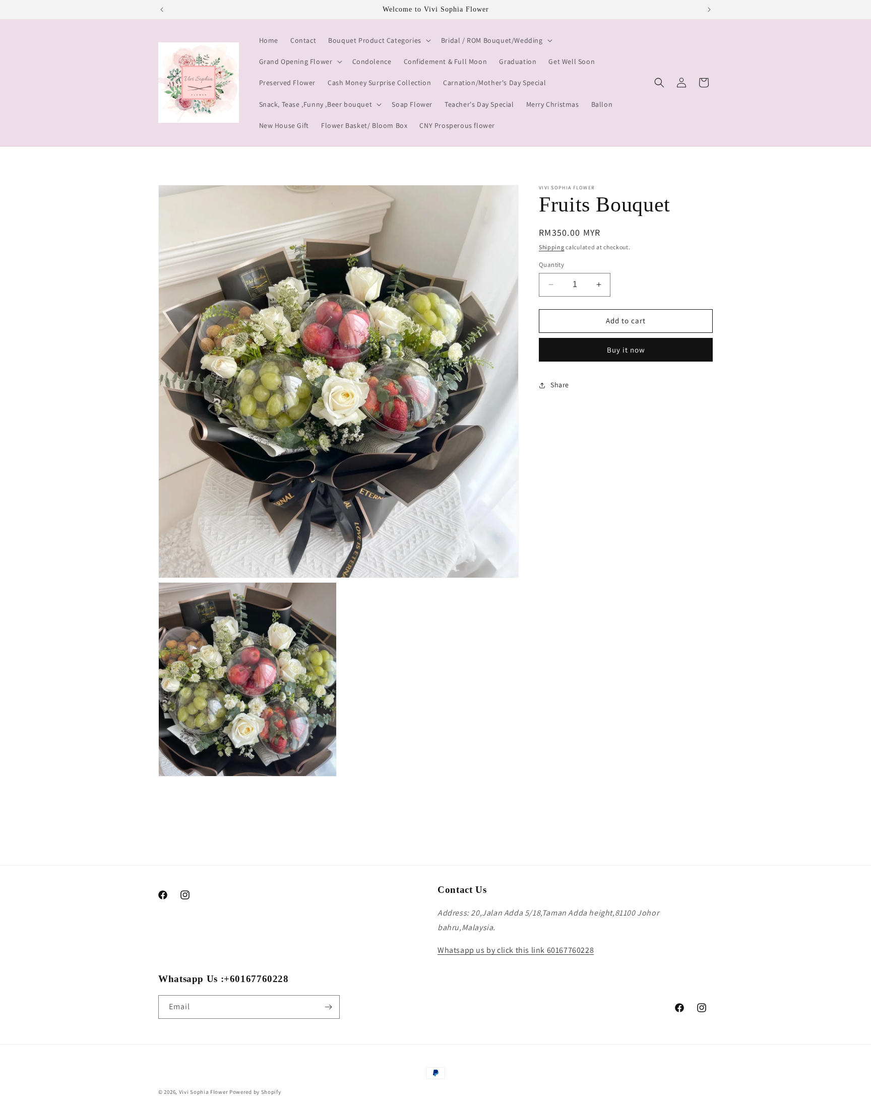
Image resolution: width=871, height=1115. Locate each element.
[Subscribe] (328, 1007)
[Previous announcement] (162, 9)
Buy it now (626, 350)
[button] (378, 40)
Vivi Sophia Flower (203, 1091)
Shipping (552, 247)
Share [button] (559, 384)
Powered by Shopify (255, 1091)
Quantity (551, 264)
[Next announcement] (709, 9)
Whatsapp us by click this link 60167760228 (516, 950)
